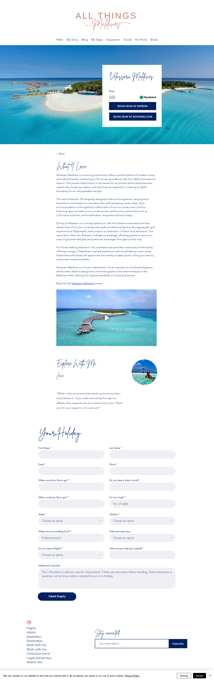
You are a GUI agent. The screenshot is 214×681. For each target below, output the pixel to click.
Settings (184, 675)
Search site (34, 662)
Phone (113, 464)
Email (41, 464)
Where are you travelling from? (54, 531)
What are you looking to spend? (126, 548)
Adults (41, 514)
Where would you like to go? (53, 480)
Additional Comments (49, 565)
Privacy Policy (132, 675)
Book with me (36, 645)
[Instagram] (29, 622)
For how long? (117, 497)
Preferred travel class (120, 531)
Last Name (115, 448)
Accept (199, 675)
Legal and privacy (39, 658)
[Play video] (106, 317)
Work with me (36, 649)
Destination (35, 641)
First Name (44, 448)
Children (114, 514)
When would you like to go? (52, 497)
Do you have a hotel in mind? (124, 480)
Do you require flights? (49, 548)
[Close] (210, 675)
